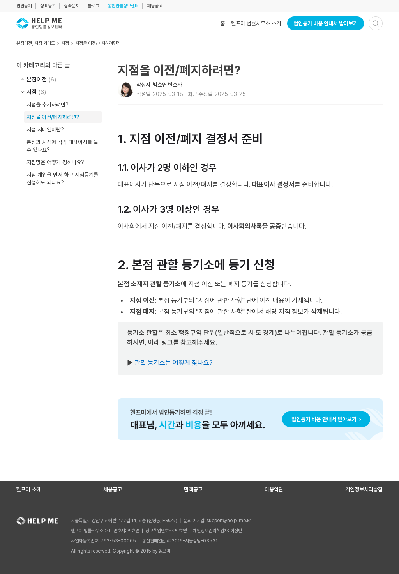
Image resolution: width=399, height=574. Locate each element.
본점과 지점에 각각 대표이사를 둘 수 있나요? (62, 146)
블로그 (93, 6)
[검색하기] (376, 23)
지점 (65, 43)
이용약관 (274, 489)
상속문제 (71, 6)
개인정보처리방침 (364, 489)
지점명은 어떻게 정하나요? (55, 162)
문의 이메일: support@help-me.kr (217, 520)
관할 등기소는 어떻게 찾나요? (173, 363)
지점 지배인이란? (45, 129)
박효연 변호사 (167, 84)
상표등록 (48, 6)
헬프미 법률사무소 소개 (256, 23)
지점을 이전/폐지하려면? (97, 43)
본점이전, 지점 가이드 (35, 43)
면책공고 (193, 489)
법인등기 (24, 6)
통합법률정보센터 (123, 6)
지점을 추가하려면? (47, 104)
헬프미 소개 (28, 489)
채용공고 (154, 6)
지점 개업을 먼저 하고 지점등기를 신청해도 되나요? (62, 179)
